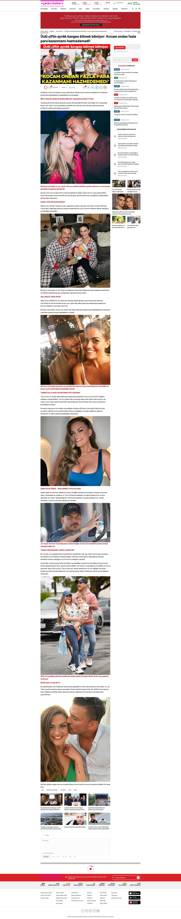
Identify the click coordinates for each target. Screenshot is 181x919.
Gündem (63, 9)
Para (70, 790)
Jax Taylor (63, 790)
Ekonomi (73, 9)
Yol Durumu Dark (46, 895)
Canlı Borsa (74, 892)
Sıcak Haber (103, 903)
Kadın (87, 9)
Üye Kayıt (114, 895)
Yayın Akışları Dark (61, 895)
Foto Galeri (96, 9)
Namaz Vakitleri (53, 884)
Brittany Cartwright (52, 790)
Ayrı (43, 790)
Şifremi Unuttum (116, 898)
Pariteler (111, 884)
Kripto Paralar (135, 884)
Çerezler (91, 916)
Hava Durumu (78, 884)
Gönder (46, 856)
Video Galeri (103, 895)
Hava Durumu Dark (46, 892)
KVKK (95, 916)
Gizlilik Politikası (83, 916)
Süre (75, 790)
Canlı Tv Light (45, 898)
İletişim (76, 916)
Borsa (43, 884)
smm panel (59, 903)
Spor (80, 9)
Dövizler (89, 895)
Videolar (106, 9)
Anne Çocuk (59, 31)
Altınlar (89, 892)
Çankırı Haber (44, 31)
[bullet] (66, 856)
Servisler (54, 9)
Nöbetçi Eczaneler (61, 898)
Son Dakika (44, 9)
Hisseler (102, 884)
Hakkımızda (70, 916)
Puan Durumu (90, 884)
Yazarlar (115, 9)
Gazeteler (124, 9)
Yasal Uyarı (111, 916)
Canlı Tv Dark (60, 892)
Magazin (52, 31)
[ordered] (63, 856)
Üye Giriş (114, 892)
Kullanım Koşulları (102, 916)
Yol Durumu (122, 884)
